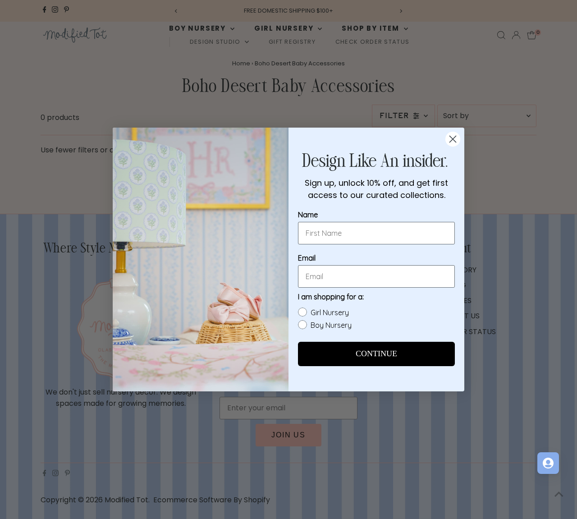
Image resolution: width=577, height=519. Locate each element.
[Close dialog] (453, 139)
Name (308, 214)
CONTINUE (376, 354)
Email (307, 257)
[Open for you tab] (548, 463)
